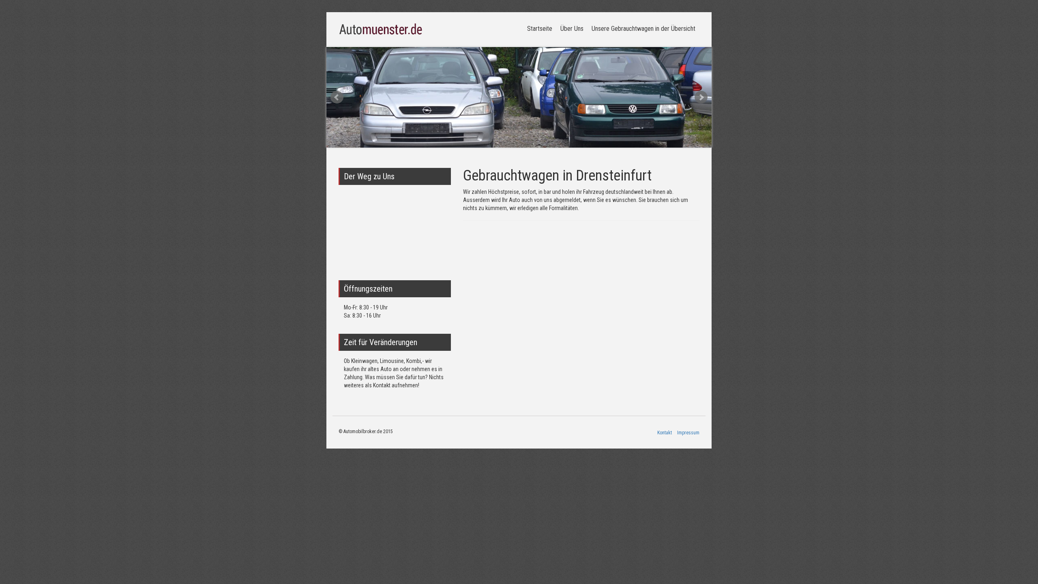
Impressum (688, 433)
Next (701, 97)
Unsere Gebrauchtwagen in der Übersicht (643, 28)
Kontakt (664, 433)
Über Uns (571, 28)
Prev (336, 97)
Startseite (539, 28)
